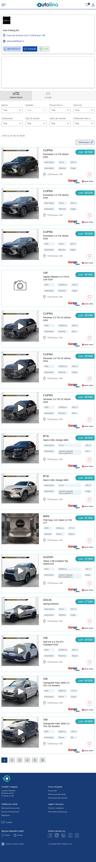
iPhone (7, 835)
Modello (29, 105)
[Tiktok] (70, 835)
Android (20, 835)
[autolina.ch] (47, 5)
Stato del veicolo (57, 118)
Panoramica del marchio (57, 798)
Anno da (77, 105)
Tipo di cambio (32, 118)
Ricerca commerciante (57, 794)
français (15, 844)
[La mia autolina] (93, 4)
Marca (4, 105)
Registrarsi (5, 815)
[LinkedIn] (63, 835)
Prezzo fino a (55, 105)
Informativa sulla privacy (57, 812)
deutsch (8, 844)
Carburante (7, 118)
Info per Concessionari (10, 812)
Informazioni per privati (10, 808)
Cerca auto (52, 791)
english (21, 844)
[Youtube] (57, 835)
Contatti (9, 822)
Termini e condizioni (56, 808)
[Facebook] (50, 835)
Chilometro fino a (81, 118)
